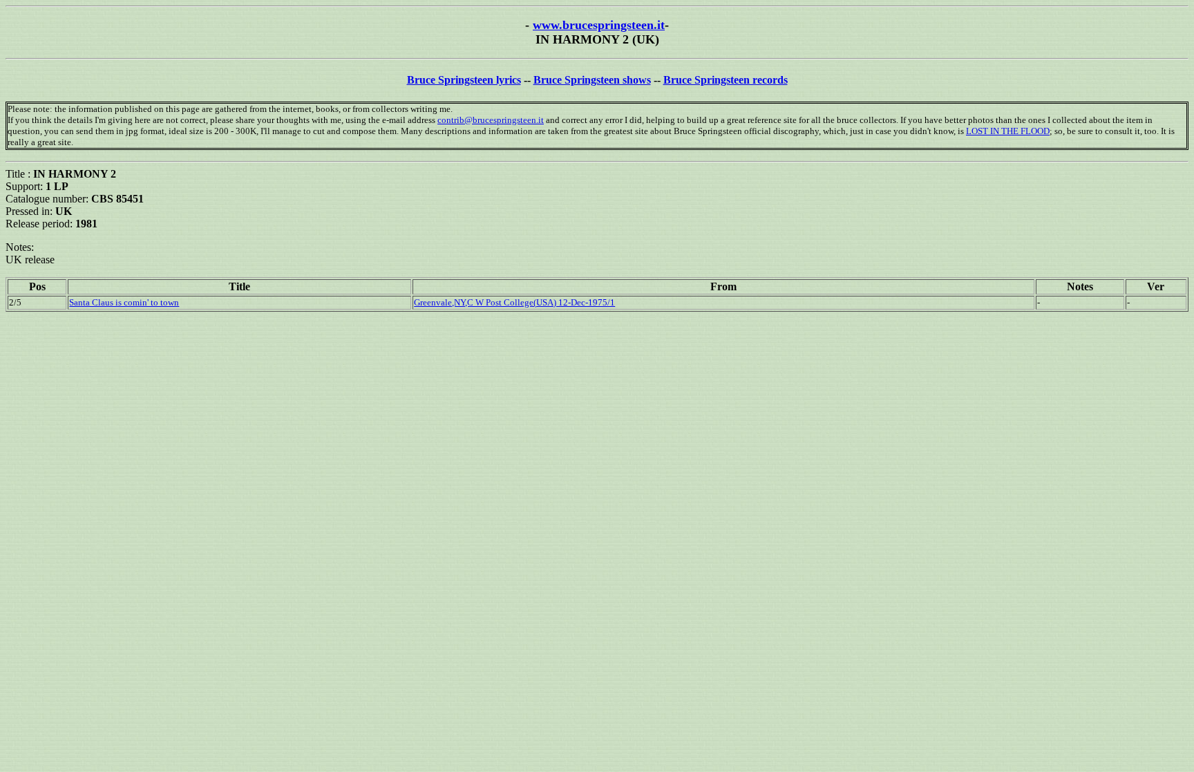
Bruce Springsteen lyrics (464, 80)
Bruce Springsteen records (725, 80)
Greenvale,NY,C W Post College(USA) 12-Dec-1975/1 (514, 302)
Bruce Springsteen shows (592, 80)
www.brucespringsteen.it (599, 25)
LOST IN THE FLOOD (1008, 131)
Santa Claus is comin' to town (124, 302)
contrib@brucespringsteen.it (490, 120)
